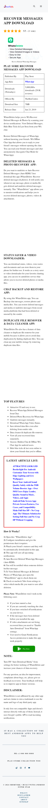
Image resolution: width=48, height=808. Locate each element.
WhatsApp (29, 81)
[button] (24, 649)
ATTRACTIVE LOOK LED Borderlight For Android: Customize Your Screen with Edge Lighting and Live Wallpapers (25, 472)
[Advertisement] (24, 227)
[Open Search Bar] (34, 6)
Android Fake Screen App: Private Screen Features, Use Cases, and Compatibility (26, 504)
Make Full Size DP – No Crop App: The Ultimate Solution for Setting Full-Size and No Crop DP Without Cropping (27, 515)
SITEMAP (24, 802)
